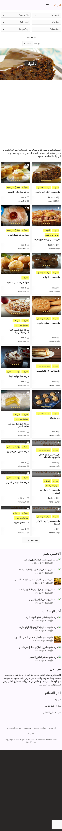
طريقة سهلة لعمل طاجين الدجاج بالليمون (33, 579)
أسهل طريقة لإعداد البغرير (18, 235)
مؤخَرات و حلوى (43, 187)
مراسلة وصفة (40, 728)
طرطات (47, 230)
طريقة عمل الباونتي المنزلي (17, 482)
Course (24, 15)
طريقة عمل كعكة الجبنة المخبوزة (50, 491)
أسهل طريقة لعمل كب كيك (18, 282)
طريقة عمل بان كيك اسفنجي (48, 371)
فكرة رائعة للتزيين (52, 705)
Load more (31, 540)
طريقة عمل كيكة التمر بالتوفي (47, 192)
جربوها (58, 699)
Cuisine (55, 22)
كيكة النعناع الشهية (21, 522)
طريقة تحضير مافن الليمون (18, 451)
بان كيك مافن (54, 418)
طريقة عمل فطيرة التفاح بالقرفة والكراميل (19, 331)
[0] (46, 181)
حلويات (55, 187)
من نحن (27, 728)
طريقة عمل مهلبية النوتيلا (19, 376)
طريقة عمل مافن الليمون (18, 192)
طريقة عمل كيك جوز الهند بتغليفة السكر (18, 425)
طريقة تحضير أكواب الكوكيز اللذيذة (48, 522)
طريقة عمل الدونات (51, 277)
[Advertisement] (31, 112)
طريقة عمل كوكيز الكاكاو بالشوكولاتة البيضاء (49, 456)
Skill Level (24, 22)
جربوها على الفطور (52, 712)
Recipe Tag (24, 29)
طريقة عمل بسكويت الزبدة (48, 323)
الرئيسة (52, 728)
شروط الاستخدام (13, 728)
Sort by (36, 43)
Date (29, 43)
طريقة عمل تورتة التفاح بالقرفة (47, 239)
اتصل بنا (31, 733)
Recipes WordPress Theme (30, 739)
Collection (54, 29)
